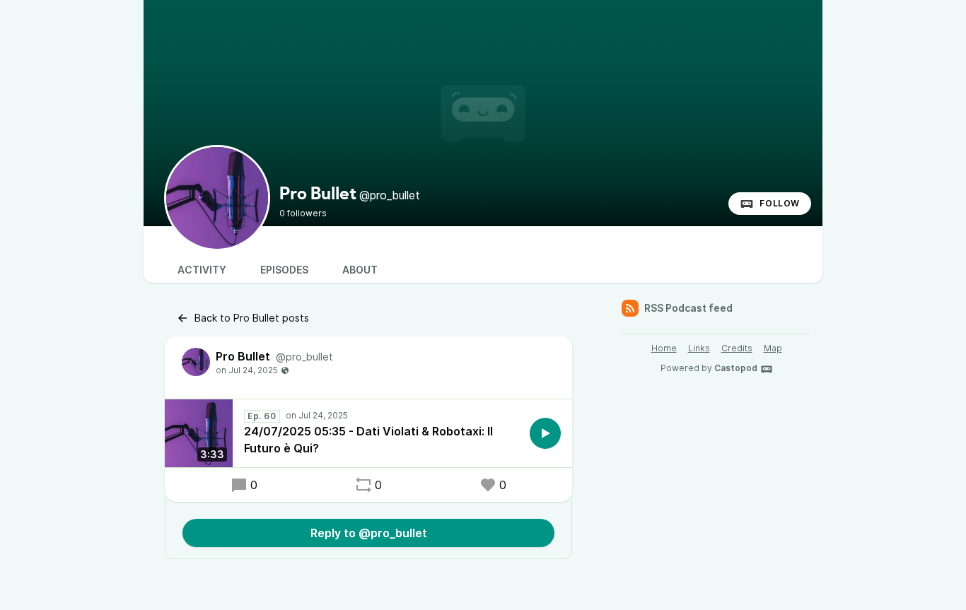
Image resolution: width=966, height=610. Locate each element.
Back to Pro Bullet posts (251, 318)
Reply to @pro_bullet (368, 533)
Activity (202, 270)
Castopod (735, 368)
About (360, 270)
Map (773, 348)
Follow (780, 203)
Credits (736, 348)
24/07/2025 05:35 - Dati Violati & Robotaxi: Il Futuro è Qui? (368, 439)
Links (699, 348)
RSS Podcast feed (688, 308)
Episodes (284, 270)
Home (664, 348)
